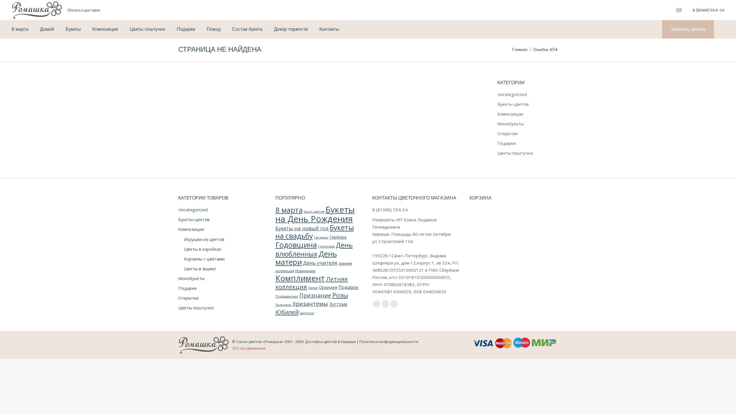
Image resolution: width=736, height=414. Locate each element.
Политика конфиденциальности (388, 341)
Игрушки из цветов (204, 239)
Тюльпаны (283, 305)
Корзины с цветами (204, 259)
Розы (340, 295)
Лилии (313, 288)
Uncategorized (512, 94)
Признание (315, 295)
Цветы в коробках (202, 249)
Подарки (506, 143)
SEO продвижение (249, 348)
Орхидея (328, 287)
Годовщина (296, 244)
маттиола (307, 313)
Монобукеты (510, 123)
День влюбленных (314, 249)
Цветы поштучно (515, 153)
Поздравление (286, 296)
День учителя (320, 262)
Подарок (348, 287)
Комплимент (300, 278)
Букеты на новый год (302, 228)
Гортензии (326, 246)
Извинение (305, 271)
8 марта (289, 210)
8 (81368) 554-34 (708, 10)
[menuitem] (84, 10)
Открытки (507, 133)
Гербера (337, 237)
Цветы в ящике (200, 268)
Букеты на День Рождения (315, 214)
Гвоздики (321, 237)
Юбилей (287, 312)
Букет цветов (314, 212)
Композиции (510, 114)
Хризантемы (310, 304)
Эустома (338, 304)
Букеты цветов (513, 104)
